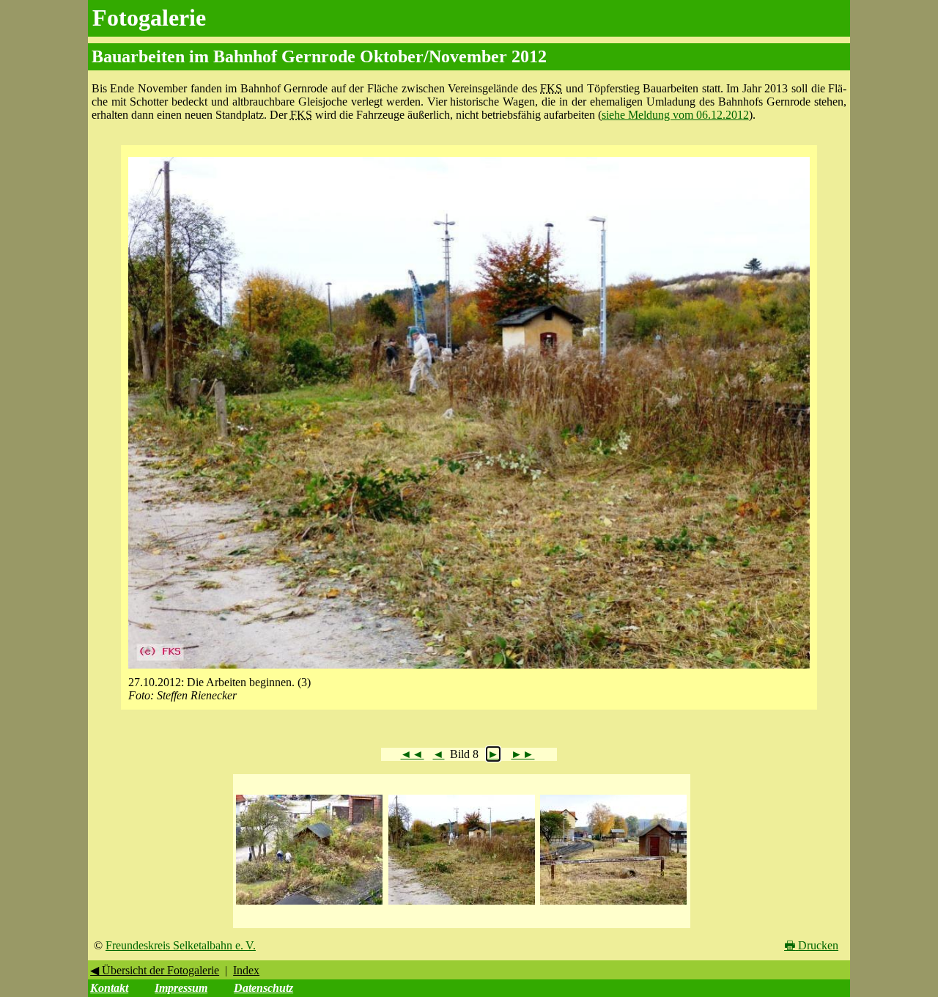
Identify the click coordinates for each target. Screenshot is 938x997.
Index (246, 970)
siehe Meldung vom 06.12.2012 (675, 114)
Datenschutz (263, 988)
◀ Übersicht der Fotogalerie (154, 970)
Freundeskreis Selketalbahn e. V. (181, 945)
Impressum (181, 988)
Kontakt (109, 988)
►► (522, 754)
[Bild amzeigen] (309, 905)
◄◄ (412, 754)
